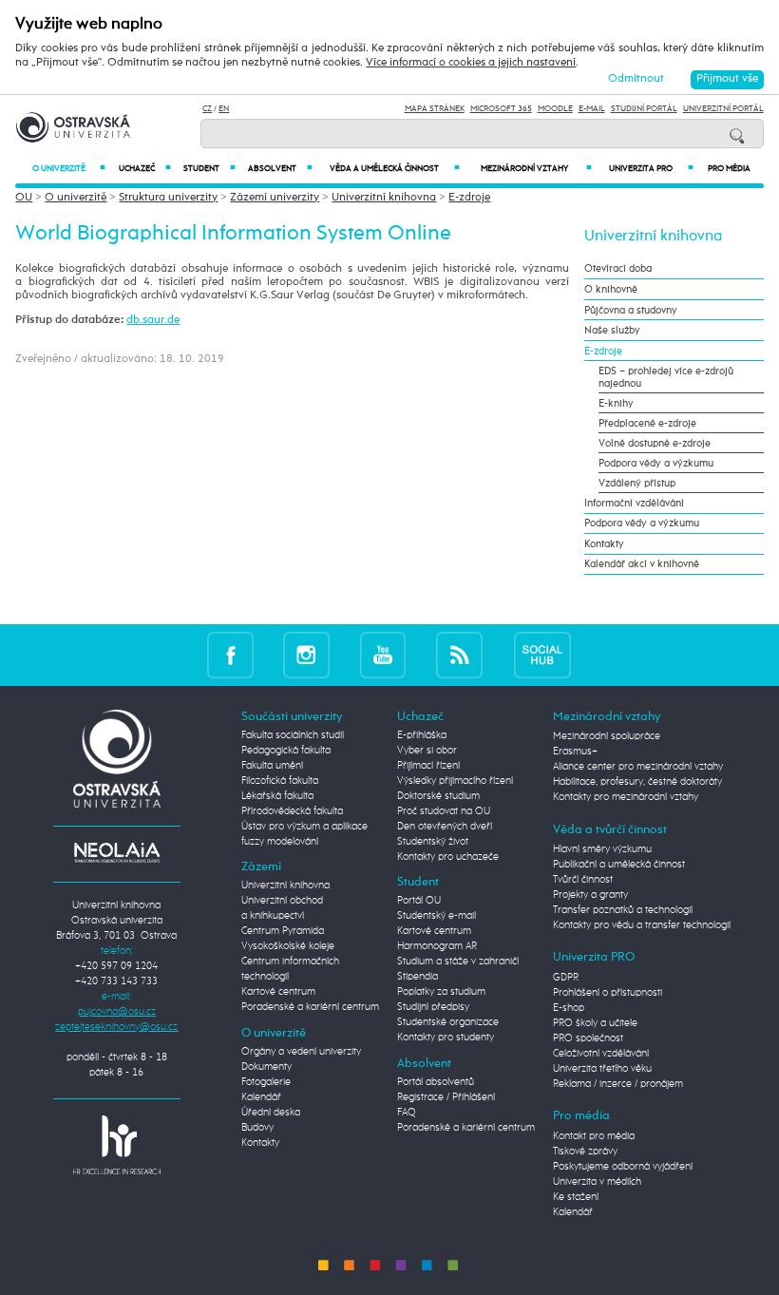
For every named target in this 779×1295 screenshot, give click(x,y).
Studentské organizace (448, 1022)
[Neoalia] (117, 852)
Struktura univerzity (168, 197)
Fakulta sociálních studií (292, 735)
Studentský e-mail (436, 916)
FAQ (406, 1112)
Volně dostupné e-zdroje (654, 443)
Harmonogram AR (437, 946)
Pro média (729, 168)
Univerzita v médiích (597, 1182)
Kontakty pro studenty (445, 1037)
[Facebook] (230, 655)
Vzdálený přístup (636, 483)
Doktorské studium (438, 796)
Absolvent (280, 168)
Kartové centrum (278, 992)
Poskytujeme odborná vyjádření (623, 1166)
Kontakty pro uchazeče (448, 857)
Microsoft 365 (501, 109)
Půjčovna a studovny (630, 310)
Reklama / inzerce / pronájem (618, 1084)
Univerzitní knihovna (384, 197)
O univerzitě (68, 168)
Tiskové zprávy (585, 1151)
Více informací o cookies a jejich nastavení (471, 62)
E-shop (568, 1008)
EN (223, 109)
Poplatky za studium (441, 992)
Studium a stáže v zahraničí (458, 961)
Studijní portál (644, 109)
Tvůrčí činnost (583, 880)
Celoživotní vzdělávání (601, 1053)
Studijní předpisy (433, 1007)
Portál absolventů (435, 1082)
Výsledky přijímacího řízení (455, 781)
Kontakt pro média (594, 1136)
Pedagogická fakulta (286, 750)
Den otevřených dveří (444, 826)
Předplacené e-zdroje (647, 423)
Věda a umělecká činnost (395, 168)
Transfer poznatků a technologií (623, 910)
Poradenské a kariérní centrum (310, 1007)
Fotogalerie (266, 1082)
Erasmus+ (575, 751)
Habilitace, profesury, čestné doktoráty (637, 782)
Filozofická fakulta (279, 781)
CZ (207, 109)
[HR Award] (117, 1144)
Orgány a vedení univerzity (301, 1052)
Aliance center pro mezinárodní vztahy (638, 766)
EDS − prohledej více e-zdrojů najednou (665, 377)
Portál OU (419, 900)
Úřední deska (270, 1112)
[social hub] (542, 655)
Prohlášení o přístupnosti (607, 993)
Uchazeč (145, 168)
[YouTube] (383, 655)
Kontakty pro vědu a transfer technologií (642, 925)
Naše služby (612, 330)
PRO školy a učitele (595, 1023)
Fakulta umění (272, 766)
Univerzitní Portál (723, 109)
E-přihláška (421, 735)
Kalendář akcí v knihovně (641, 564)
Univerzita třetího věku (602, 1069)
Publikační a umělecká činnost (619, 864)
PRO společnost (588, 1038)
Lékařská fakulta (277, 796)
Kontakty (604, 544)
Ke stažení (575, 1197)
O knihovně (610, 289)
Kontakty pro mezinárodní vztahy (625, 797)
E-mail (592, 109)
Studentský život (432, 842)
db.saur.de (153, 320)
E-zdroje (469, 197)
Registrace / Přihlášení (446, 1097)
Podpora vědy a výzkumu (655, 463)
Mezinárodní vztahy (536, 168)
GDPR (566, 977)
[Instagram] (306, 655)
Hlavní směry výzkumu (602, 849)
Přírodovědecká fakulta (292, 811)
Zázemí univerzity (274, 197)
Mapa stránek (435, 109)
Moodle (555, 109)
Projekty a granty (590, 895)
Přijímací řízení (428, 766)
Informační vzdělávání (634, 503)
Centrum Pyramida (282, 931)
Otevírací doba (618, 268)
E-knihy (616, 403)
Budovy (257, 1128)
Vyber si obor (427, 750)
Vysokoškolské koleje (287, 946)
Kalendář (261, 1097)
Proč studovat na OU (443, 811)
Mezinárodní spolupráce (606, 736)
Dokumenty (266, 1067)
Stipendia (417, 976)
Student (209, 168)
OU (23, 197)
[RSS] (459, 655)
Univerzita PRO (651, 168)
